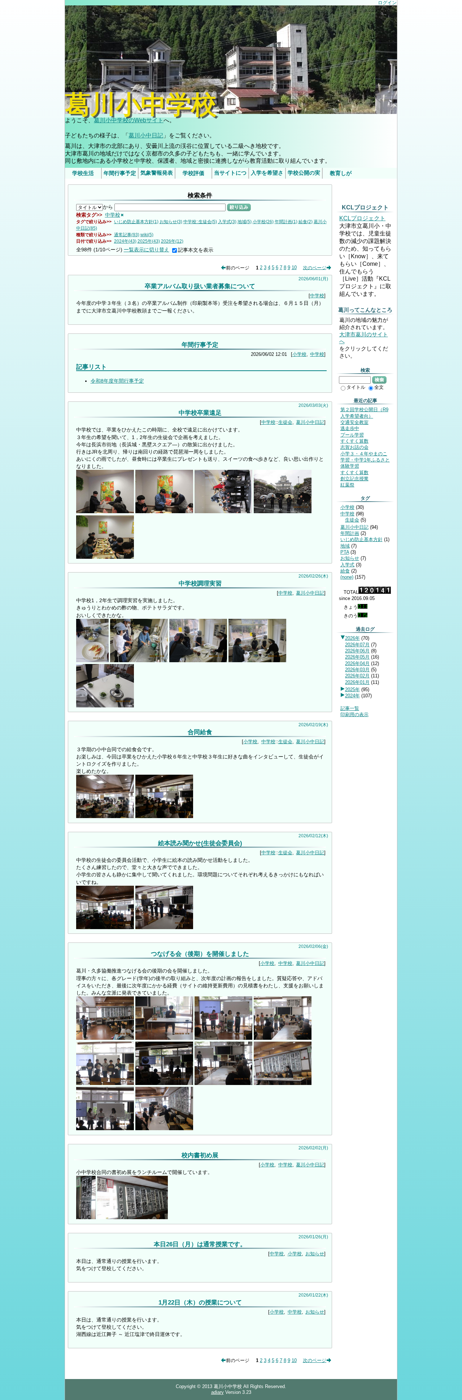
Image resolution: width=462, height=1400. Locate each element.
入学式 (347, 564)
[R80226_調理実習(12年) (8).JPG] (105, 705)
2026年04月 (357, 663)
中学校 (112, 215)
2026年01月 (357, 682)
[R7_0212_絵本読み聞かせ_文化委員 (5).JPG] (105, 927)
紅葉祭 (347, 485)
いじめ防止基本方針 (361, 539)
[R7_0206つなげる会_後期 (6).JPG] (223, 1038)
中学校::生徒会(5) (200, 221)
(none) (346, 577)
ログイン (387, 2)
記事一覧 (349, 708)
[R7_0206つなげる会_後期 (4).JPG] (164, 1038)
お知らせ (314, 1253)
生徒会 (285, 422)
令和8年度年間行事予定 (117, 381)
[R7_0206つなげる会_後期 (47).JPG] (164, 1128)
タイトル (355, 387)
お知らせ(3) (171, 221)
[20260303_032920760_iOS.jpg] (164, 511)
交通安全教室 (354, 422)
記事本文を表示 (195, 250)
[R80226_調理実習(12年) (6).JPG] (198, 660)
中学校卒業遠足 (200, 412)
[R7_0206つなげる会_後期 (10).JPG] (282, 1038)
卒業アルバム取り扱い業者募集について (200, 286)
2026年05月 (357, 657)
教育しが (341, 173)
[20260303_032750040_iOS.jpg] (105, 511)
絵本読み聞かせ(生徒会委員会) (200, 843)
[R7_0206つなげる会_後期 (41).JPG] (282, 1083)
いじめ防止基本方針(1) (136, 221)
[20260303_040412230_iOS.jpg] (223, 511)
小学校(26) (263, 221)
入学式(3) (227, 221)
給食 (345, 571)
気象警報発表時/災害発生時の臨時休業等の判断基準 (157, 174)
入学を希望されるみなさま (267, 174)
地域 (345, 546)
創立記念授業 (354, 478)
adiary (217, 1392)
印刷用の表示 (354, 714)
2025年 (352, 689)
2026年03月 (357, 669)
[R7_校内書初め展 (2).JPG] (132, 1217)
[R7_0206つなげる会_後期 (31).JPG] (164, 1083)
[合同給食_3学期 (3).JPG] (105, 816)
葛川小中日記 (145, 135)
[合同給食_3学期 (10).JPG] (164, 816)
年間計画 (349, 533)
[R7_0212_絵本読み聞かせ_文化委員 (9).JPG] (164, 927)
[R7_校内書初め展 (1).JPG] (86, 1217)
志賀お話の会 (354, 447)
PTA (344, 552)
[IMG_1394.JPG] (105, 557)
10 (294, 267)
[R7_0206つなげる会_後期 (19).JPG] (105, 1083)
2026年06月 (357, 651)
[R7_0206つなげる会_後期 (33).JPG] (223, 1083)
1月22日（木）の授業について (200, 1302)
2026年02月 (357, 675)
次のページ (314, 267)
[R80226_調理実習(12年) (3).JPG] (139, 660)
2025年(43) (149, 241)
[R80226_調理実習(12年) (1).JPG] (92, 660)
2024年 (352, 695)
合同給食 (200, 732)
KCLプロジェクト (362, 218)
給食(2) (305, 221)
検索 (379, 379)
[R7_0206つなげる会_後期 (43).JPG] (105, 1128)
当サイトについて (230, 174)
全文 (379, 387)
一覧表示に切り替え (146, 249)
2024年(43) (125, 241)
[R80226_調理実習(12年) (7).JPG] (257, 660)
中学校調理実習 (200, 583)
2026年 (352, 638)
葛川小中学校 (141, 105)
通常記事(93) (126, 234)
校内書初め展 (200, 1155)
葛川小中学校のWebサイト (129, 120)
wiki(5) (146, 234)
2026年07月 (357, 644)
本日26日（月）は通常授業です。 (200, 1244)
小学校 (299, 354)
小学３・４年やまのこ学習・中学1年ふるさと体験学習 (365, 460)
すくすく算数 (354, 441)
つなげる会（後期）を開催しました (200, 953)
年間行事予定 (120, 173)
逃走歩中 (349, 428)
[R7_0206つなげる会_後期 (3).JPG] (105, 1038)
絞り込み (239, 207)
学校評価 (193, 173)
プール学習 (352, 435)
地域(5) (244, 221)
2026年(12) (172, 241)
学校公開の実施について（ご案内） (304, 174)
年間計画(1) (286, 221)
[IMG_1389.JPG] (282, 511)
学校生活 (83, 173)
